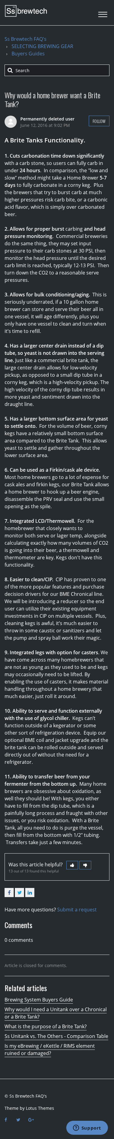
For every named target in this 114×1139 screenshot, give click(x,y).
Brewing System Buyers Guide (39, 999)
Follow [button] (99, 121)
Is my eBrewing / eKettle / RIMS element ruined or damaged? (50, 1050)
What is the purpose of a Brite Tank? (46, 1026)
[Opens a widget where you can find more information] (87, 1128)
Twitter (19, 892)
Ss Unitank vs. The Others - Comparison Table (56, 1036)
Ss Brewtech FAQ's (26, 39)
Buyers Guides (28, 53)
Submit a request (77, 909)
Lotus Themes (40, 1108)
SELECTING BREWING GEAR (42, 46)
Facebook (9, 892)
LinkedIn (29, 892)
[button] (102, 12)
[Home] (26, 11)
